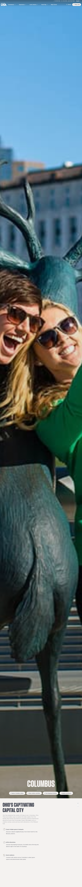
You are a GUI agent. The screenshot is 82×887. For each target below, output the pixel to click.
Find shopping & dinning (51, 793)
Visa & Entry (65, 1)
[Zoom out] (78, 805)
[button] (78, 1)
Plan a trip (77, 4)
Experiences (22, 4)
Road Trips (43, 4)
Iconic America (33, 4)
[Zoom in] (78, 803)
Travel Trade (72, 1)
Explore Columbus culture (17, 793)
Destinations (11, 4)
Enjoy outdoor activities (34, 793)
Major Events (54, 4)
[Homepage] (3, 5)
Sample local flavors (66, 793)
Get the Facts (57, 1)
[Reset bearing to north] (78, 806)
